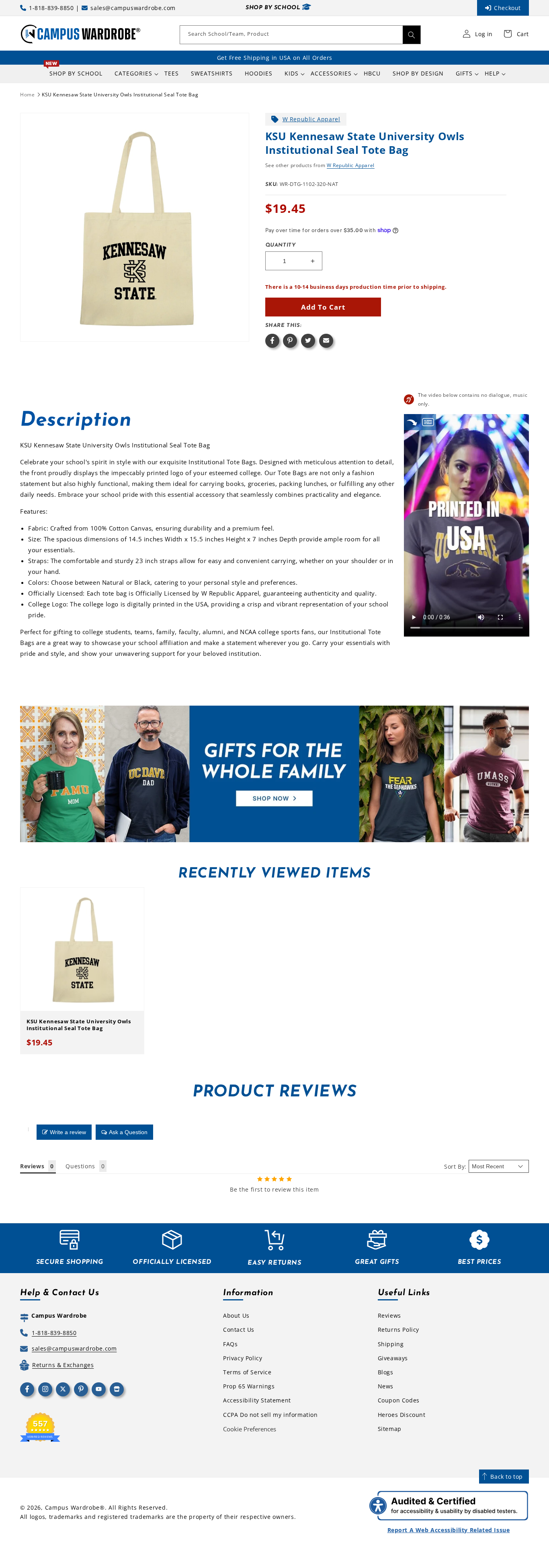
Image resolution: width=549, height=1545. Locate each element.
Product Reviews (274, 1092)
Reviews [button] (32, 1166)
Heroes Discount (402, 1414)
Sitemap (390, 1429)
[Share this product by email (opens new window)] (326, 341)
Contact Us (238, 1329)
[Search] (411, 35)
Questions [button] (80, 1166)
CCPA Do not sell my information (270, 1414)
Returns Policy (398, 1329)
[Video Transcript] (428, 422)
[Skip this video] (412, 422)
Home (27, 94)
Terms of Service (247, 1372)
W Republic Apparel (311, 119)
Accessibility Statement (257, 1400)
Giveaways (393, 1358)
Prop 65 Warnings (249, 1386)
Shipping (391, 1344)
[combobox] (300, 35)
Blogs (385, 1372)
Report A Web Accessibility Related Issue (448, 1530)
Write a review (68, 1132)
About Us (236, 1315)
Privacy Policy (242, 1358)
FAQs (230, 1344)
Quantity (280, 245)
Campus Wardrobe (72, 1507)
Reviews (389, 1315)
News (385, 1386)
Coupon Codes (399, 1400)
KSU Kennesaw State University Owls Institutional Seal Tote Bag (120, 94)
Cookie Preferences (249, 1429)
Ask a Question (128, 1132)
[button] (133, 73)
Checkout (507, 8)
